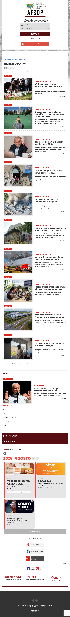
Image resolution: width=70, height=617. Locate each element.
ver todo (63, 431)
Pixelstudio (34, 611)
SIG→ (28, 72)
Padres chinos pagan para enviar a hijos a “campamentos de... (49, 288)
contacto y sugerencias (50, 596)
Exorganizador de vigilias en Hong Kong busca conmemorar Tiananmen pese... (49, 114)
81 (24, 72)
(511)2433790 (41, 607)
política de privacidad (34, 596)
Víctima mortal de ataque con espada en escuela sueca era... (49, 85)
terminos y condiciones (19, 596)
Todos (5, 410)
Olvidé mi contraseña (34, 38)
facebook (30, 568)
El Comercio (39, 386)
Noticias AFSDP (10, 436)
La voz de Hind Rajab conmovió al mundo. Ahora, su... (49, 345)
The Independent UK (43, 81)
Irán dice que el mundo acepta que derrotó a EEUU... (49, 143)
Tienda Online (9, 441)
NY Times (5, 414)
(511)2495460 (33, 607)
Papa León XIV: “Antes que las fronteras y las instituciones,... (48, 389)
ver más (63, 563)
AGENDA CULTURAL (14, 449)
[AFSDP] (34, 9)
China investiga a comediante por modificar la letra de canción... (48, 229)
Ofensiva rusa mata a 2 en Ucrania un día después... (47, 200)
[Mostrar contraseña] (47, 28)
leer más (61, 96)
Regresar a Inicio (7, 59)
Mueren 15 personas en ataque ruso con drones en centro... (49, 258)
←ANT (6, 72)
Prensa (13, 59)
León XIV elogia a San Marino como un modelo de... (48, 172)
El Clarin (6, 422)
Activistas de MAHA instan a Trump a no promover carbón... (49, 316)
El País (5, 426)
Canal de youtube (38, 568)
